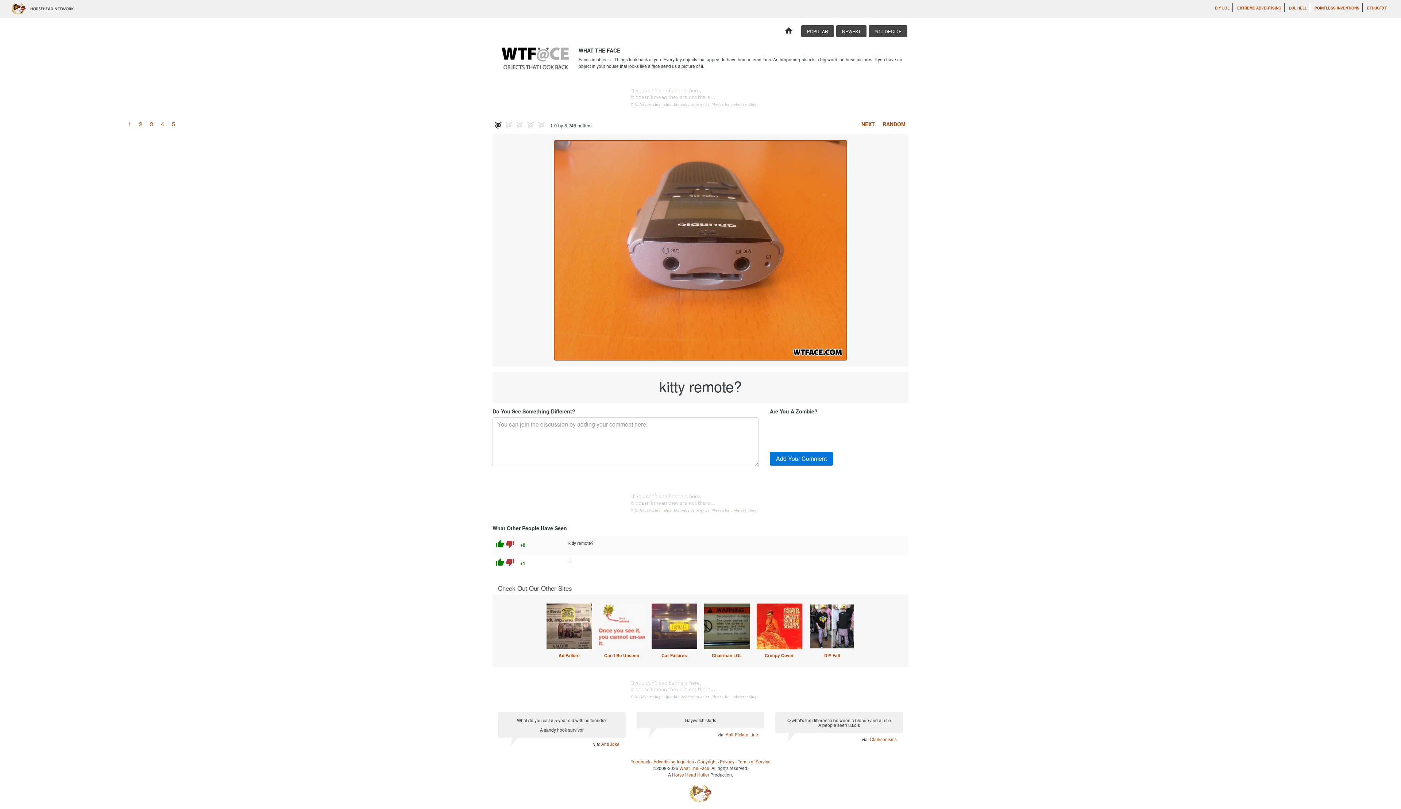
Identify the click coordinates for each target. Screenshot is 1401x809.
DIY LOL (1222, 8)
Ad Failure (569, 655)
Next (868, 124)
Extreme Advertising (1259, 8)
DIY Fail (832, 655)
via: (597, 744)
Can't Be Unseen (621, 655)
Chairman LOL (727, 655)
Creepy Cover (779, 655)
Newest (851, 31)
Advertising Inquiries (673, 761)
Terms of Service (754, 761)
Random (894, 124)
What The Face (694, 768)
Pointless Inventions (1337, 8)
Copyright (707, 761)
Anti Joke (610, 744)
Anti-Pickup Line (742, 734)
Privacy (727, 761)
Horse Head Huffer (690, 774)
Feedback (640, 761)
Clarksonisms (883, 739)
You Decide (888, 31)
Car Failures (674, 655)
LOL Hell (1298, 8)
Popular (817, 31)
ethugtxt (1377, 8)
